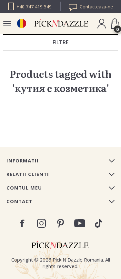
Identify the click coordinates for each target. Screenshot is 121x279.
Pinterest (60, 223)
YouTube (79, 223)
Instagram (41, 223)
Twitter (98, 223)
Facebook (22, 223)
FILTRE (60, 42)
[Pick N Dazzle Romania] (21, 23)
